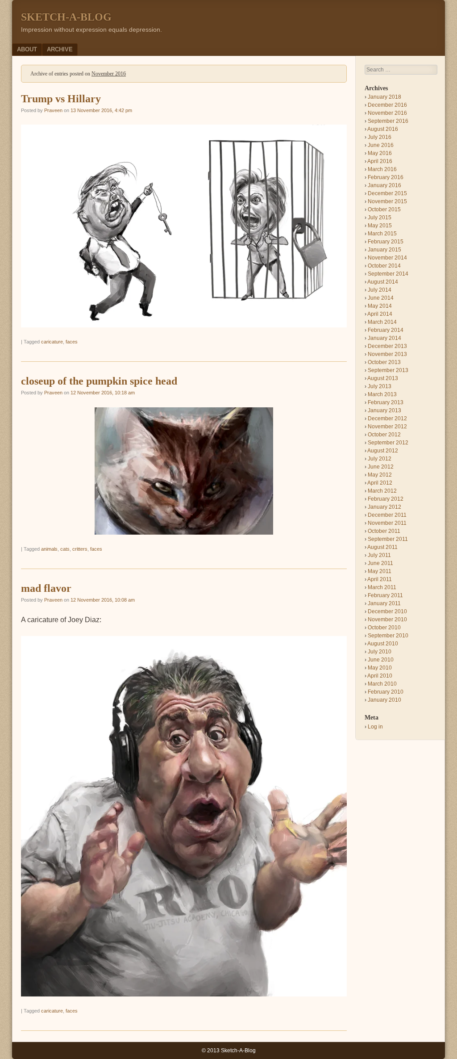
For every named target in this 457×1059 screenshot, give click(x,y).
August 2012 (382, 451)
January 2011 (384, 603)
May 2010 (380, 668)
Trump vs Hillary (61, 99)
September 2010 (388, 635)
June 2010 (381, 660)
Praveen (53, 110)
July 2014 (379, 290)
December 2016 (387, 105)
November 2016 (387, 113)
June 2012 (381, 467)
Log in (375, 727)
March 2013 (382, 394)
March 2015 (382, 233)
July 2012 (379, 459)
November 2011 (387, 523)
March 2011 (382, 587)
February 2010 (385, 692)
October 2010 (384, 627)
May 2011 (379, 571)
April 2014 (379, 314)
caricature (52, 341)
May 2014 (380, 306)
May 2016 (380, 153)
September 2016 (388, 121)
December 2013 (387, 346)
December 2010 (387, 611)
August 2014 (382, 282)
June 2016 (381, 145)
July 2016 (379, 137)
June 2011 (380, 563)
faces (72, 341)
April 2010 (379, 676)
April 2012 (379, 483)
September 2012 (388, 443)
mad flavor (46, 588)
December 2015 (387, 193)
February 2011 (385, 595)
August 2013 (382, 378)
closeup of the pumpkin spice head (99, 381)
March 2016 (382, 169)
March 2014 (382, 322)
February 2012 (385, 499)
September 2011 (388, 539)
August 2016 (382, 129)
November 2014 (387, 258)
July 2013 (379, 386)
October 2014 (384, 266)
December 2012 (387, 418)
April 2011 (379, 579)
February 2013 (385, 402)
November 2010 (387, 619)
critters (79, 549)
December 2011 (387, 515)
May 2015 (380, 225)
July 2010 (379, 652)
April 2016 (379, 161)
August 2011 (382, 547)
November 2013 (387, 354)
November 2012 (387, 426)
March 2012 (382, 491)
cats (65, 549)
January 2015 (384, 250)
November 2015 (387, 201)
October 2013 (384, 362)
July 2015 (379, 217)
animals (49, 549)
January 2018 (384, 97)
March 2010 (382, 684)
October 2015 (384, 209)
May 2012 (380, 475)
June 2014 (381, 298)
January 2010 (384, 700)
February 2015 (385, 242)
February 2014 (385, 330)
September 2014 (388, 274)
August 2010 (382, 643)
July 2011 (379, 555)
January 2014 (384, 338)
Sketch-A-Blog (66, 17)
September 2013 (388, 370)
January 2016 (384, 185)
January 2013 (384, 410)
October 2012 (384, 434)
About (27, 49)
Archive (60, 49)
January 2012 (384, 507)
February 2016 (385, 177)
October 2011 (384, 531)
